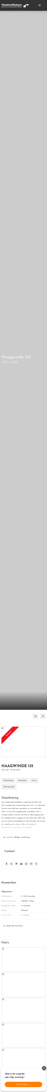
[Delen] (43, 716)
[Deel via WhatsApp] (26, 864)
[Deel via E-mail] (31, 864)
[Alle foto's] (35, 716)
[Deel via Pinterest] (16, 864)
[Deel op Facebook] (6, 864)
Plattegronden (8, 787)
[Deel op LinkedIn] (21, 864)
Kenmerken (22, 780)
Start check (21, 1084)
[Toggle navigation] (40, 5)
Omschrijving (8, 780)
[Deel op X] (11, 864)
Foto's (34, 780)
